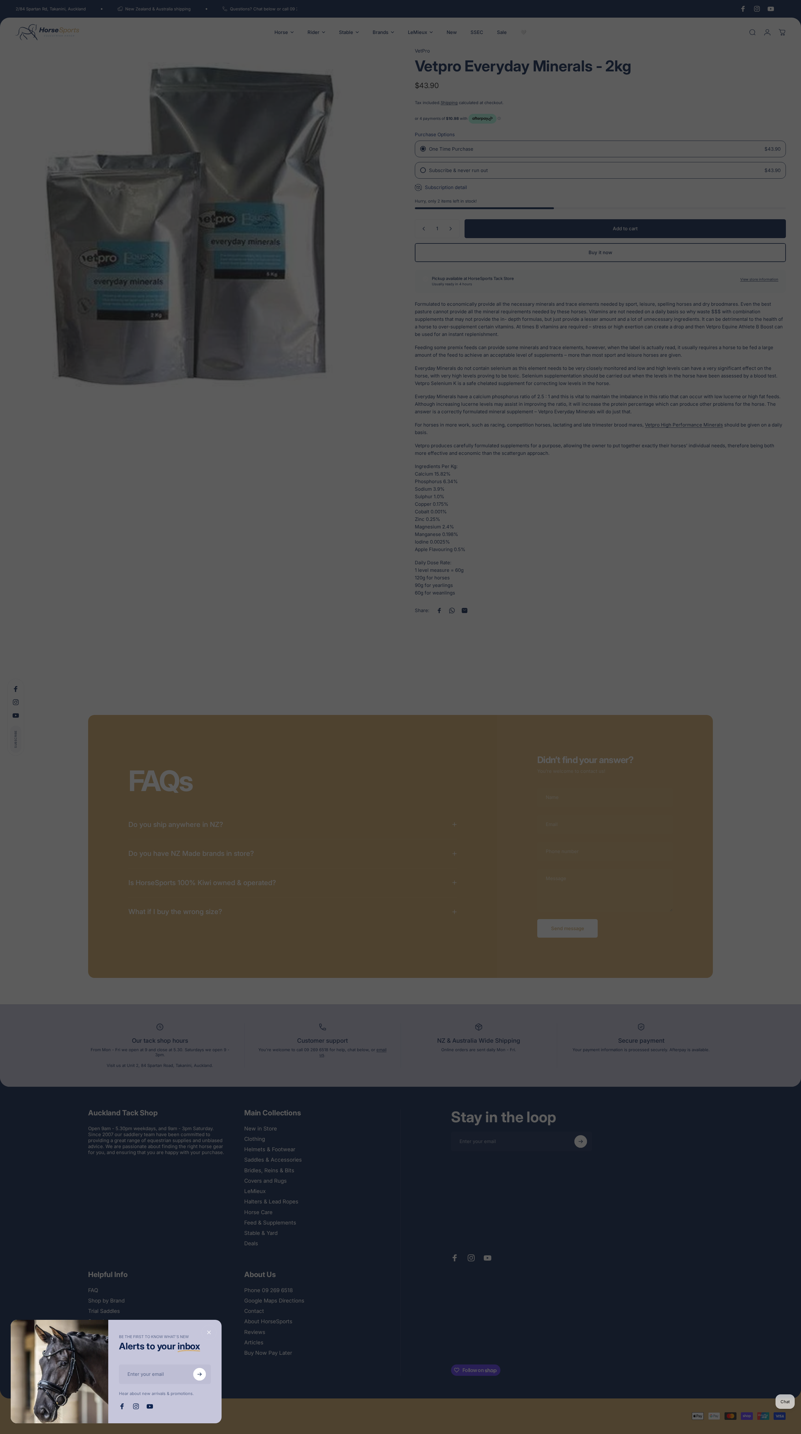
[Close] (209, 1332)
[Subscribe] (199, 1374)
